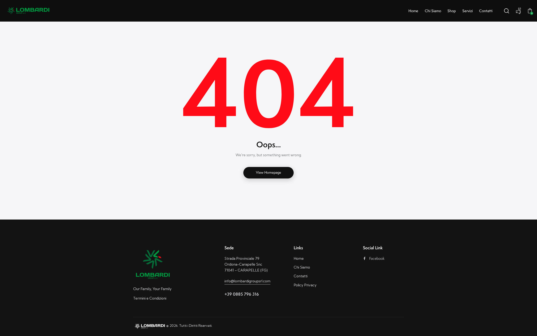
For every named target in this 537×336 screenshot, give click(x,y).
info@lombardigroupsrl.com (247, 281)
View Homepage (268, 172)
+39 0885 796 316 (241, 294)
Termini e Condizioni (149, 298)
